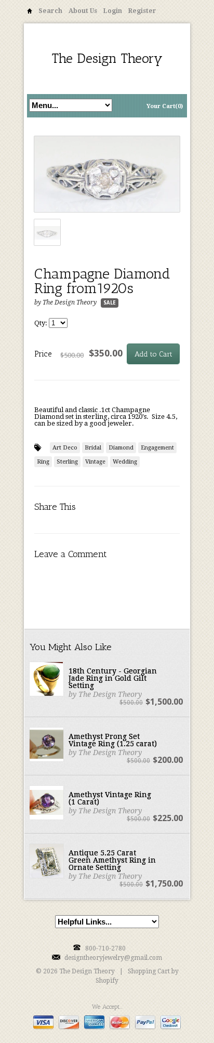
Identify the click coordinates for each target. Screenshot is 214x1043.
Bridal (93, 447)
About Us (83, 11)
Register (142, 11)
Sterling (67, 461)
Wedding (125, 461)
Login (112, 11)
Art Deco (64, 447)
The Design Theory (107, 58)
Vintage (95, 461)
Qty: (41, 323)
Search (50, 11)
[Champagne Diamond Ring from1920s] (107, 174)
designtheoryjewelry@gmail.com (113, 957)
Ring (43, 461)
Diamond (121, 447)
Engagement (157, 447)
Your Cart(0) (164, 106)
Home (29, 12)
